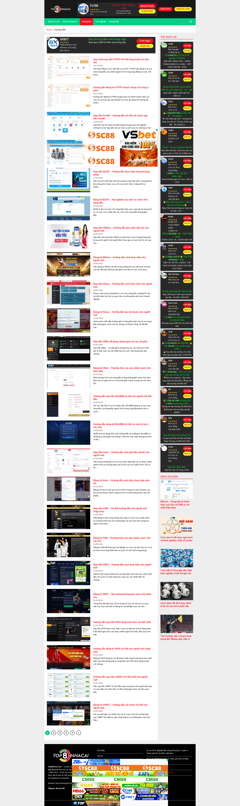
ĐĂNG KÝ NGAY (147, 6)
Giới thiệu (101, 750)
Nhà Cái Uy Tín (54, 22)
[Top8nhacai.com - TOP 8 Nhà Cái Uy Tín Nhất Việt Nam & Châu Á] (60, 9)
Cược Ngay (145, 41)
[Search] (191, 21)
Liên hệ (100, 756)
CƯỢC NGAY (147, 11)
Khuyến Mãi (114, 22)
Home (49, 30)
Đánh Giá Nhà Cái (70, 22)
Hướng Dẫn (86, 22)
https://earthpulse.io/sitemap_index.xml (70, 783)
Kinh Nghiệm (101, 22)
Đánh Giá (144, 46)
